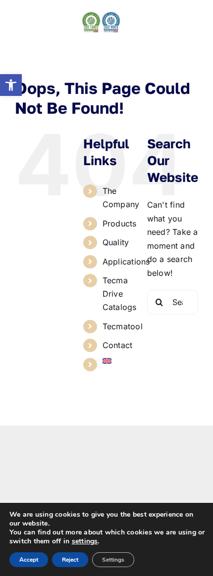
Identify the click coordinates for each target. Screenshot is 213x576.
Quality (116, 242)
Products (120, 223)
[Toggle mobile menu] (193, 16)
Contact (118, 345)
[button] (11, 85)
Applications (126, 261)
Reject (70, 560)
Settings (113, 560)
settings (85, 541)
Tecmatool (123, 326)
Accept (28, 560)
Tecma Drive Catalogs (120, 293)
